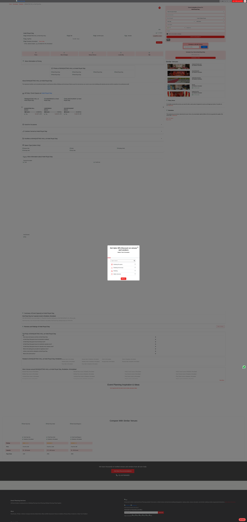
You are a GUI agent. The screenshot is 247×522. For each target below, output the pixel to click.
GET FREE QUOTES (237, 1)
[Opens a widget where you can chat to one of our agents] (242, 519)
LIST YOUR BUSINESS (225, 1)
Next (123, 278)
